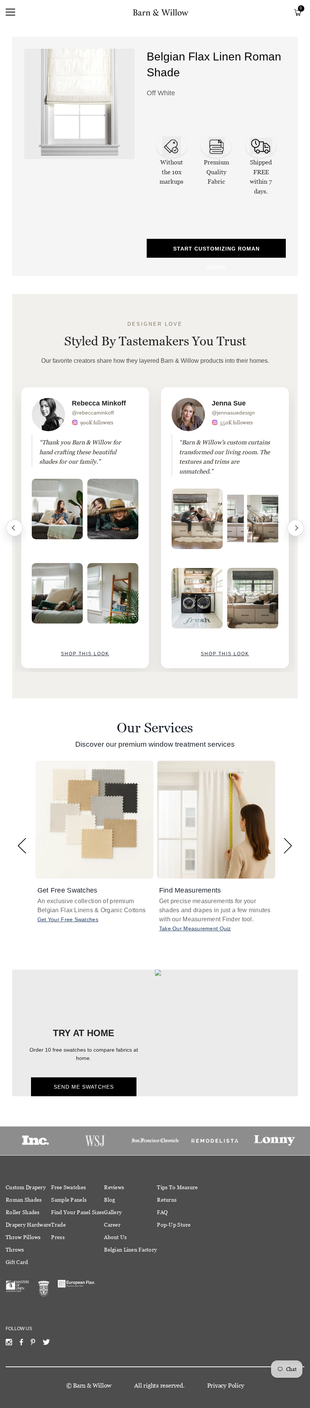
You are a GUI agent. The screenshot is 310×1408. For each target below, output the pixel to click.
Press (57, 1237)
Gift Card (17, 1262)
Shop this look (85, 653)
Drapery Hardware (28, 1225)
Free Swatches (68, 1187)
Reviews (114, 1187)
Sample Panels (69, 1200)
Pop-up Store (174, 1225)
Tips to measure (177, 1187)
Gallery (113, 1212)
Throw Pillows (23, 1237)
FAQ (162, 1212)
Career (112, 1225)
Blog (109, 1200)
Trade (58, 1225)
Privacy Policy (225, 1385)
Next (295, 528)
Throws (15, 1250)
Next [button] (287, 845)
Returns (167, 1200)
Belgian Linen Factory (130, 1250)
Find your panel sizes (77, 1212)
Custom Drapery (26, 1187)
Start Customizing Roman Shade (216, 252)
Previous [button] (22, 845)
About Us (115, 1237)
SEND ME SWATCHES (84, 1087)
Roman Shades (24, 1200)
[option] (85, 527)
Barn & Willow (92, 1385)
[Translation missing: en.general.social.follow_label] (9, 1343)
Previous (14, 528)
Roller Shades (23, 1212)
